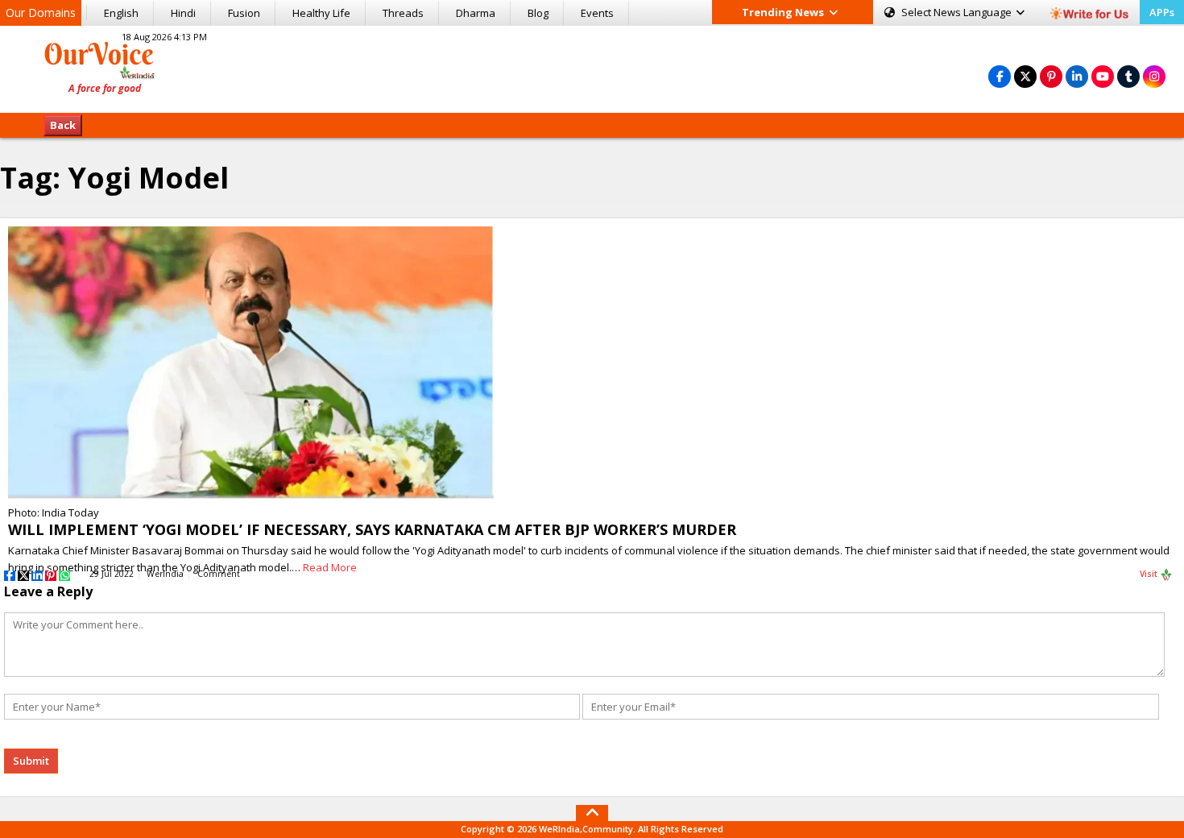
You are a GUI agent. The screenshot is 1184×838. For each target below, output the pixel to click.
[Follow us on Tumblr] (1128, 76)
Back (63, 125)
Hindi (183, 13)
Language (957, 12)
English (121, 13)
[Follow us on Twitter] (1025, 76)
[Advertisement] (592, 67)
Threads (403, 13)
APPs (1161, 12)
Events (597, 13)
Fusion (244, 13)
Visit (1150, 573)
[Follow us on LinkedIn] (1077, 76)
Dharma (475, 13)
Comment (218, 573)
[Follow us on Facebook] (999, 76)
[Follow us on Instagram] (1154, 76)
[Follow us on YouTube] (1102, 76)
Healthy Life (321, 13)
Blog (538, 13)
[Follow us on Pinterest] (1051, 76)
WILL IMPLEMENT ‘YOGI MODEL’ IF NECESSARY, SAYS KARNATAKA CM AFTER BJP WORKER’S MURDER (372, 529)
